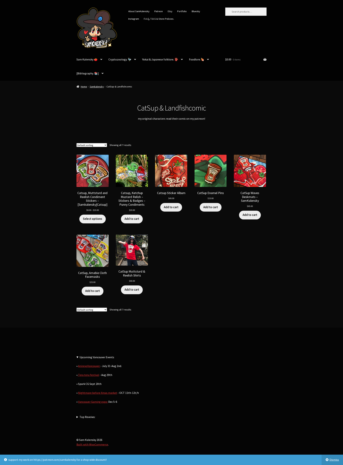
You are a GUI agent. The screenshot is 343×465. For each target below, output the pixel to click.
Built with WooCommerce (92, 444)
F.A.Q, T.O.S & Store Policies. (159, 18)
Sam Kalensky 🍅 (87, 59)
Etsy (170, 11)
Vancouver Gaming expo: (93, 401)
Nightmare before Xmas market (97, 393)
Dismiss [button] (334, 459)
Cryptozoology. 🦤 (119, 59)
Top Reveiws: (87, 417)
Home (84, 86)
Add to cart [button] (132, 219)
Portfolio (182, 11)
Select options (92, 219)
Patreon (158, 11)
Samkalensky (97, 86)
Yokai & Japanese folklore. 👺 (160, 59)
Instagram (133, 18)
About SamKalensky (139, 11)
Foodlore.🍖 (196, 59)
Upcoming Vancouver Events (96, 357)
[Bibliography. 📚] (87, 73)
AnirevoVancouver (89, 366)
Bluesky (196, 11)
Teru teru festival (88, 375)
